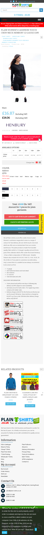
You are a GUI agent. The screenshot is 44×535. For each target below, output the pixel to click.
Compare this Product (20, 143)
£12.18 (33, 155)
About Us (25, 447)
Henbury (7, 44)
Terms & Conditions (28, 454)
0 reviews (15, 130)
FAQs (2, 459)
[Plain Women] (26, 99)
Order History (5, 471)
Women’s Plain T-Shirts (10, 38)
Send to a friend (33, 143)
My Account (4, 469)
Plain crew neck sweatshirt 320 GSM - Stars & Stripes (10, 395)
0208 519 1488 (10, 494)
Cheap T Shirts (5, 449)
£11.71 (39, 155)
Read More (29, 529)
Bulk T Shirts (26, 457)
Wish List (3, 474)
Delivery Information (28, 449)
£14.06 (15, 155)
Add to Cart (11, 404)
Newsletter (4, 476)
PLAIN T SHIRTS (6, 36)
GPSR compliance (27, 459)
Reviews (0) (22, 232)
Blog (2, 462)
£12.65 (27, 155)
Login (19, 1)
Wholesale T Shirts (7, 457)
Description (22, 228)
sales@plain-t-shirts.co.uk (13, 491)
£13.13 (21, 155)
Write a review (23, 130)
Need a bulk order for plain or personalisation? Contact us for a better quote (22, 138)
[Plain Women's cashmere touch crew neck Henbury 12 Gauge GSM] (17, 99)
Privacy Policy (26, 452)
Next (41, 369)
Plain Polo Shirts (6, 452)
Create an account (28, 1)
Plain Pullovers (26, 444)
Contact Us (25, 462)
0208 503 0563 (10, 496)
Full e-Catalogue (6, 444)
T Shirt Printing (5, 454)
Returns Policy (5, 447)
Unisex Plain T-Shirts (18, 36)
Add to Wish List (8, 143)
